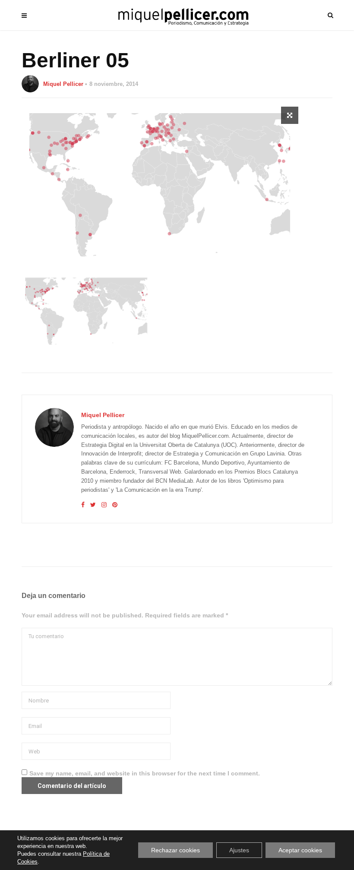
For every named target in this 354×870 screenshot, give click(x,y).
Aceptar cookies (300, 850)
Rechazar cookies (175, 850)
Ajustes (239, 850)
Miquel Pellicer (63, 84)
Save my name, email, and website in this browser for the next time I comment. (144, 773)
